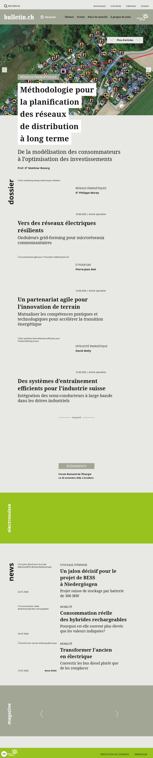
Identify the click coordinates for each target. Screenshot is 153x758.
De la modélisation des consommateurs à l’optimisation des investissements (69, 155)
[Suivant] (117, 714)
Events (81, 17)
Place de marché (97, 17)
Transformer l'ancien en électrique (86, 653)
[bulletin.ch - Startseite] (19, 17)
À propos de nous (120, 17)
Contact (145, 6)
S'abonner (131, 6)
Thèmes (69, 17)
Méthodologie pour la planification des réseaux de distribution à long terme (57, 114)
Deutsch (50, 17)
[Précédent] (42, 714)
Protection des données (115, 754)
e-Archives (116, 6)
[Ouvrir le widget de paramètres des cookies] (4, 754)
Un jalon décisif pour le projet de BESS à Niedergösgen (88, 577)
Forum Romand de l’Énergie (75, 474)
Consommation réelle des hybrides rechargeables (93, 616)
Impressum (141, 754)
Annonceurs (100, 6)
